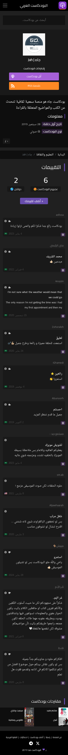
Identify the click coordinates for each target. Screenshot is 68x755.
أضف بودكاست (36, 737)
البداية (61, 154)
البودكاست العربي (34, 5)
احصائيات (24, 737)
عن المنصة (57, 737)
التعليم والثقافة (44, 154)
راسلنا (48, 737)
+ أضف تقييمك (34, 201)
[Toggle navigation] (5, 5)
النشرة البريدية (11, 737)
